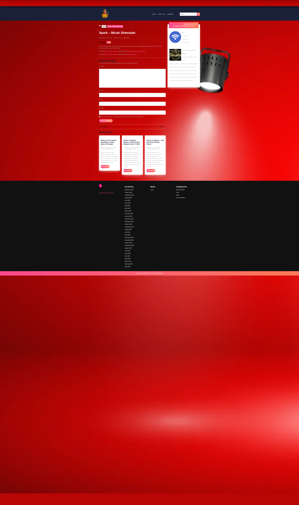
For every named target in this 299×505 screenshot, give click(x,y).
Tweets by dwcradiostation (106, 193)
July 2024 (127, 232)
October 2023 (128, 242)
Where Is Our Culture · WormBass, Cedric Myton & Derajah (109, 142)
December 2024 (129, 219)
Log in (152, 189)
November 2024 (129, 221)
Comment (102, 66)
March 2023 (128, 261)
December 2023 (129, 237)
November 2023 (129, 240)
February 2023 (129, 264)
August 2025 (128, 197)
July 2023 (127, 250)
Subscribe (170, 14)
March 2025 (128, 211)
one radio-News (180, 197)
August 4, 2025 (130, 147)
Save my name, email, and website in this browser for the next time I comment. (121, 116)
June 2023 (128, 253)
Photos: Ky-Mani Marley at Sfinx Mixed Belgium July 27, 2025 (131, 142)
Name (101, 90)
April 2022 (127, 266)
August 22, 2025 (105, 37)
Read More (105, 167)
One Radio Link (132, 54)
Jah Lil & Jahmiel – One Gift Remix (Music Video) (155, 142)
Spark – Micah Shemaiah (111, 51)
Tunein (154, 14)
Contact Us (161, 14)
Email (101, 99)
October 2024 (128, 224)
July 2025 (127, 200)
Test (183, 32)
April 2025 (127, 208)
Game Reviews (180, 189)
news (103, 26)
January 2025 (128, 216)
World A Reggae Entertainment (136, 51)
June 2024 (128, 234)
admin (185, 35)
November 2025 (129, 189)
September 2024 (129, 227)
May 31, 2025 (106, 147)
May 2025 (127, 205)
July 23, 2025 (152, 147)
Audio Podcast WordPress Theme (145, 273)
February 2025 (129, 213)
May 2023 (127, 256)
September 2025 (129, 195)
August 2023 (128, 248)
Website (101, 108)
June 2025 (128, 203)
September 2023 (129, 245)
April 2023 (127, 258)
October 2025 (128, 192)
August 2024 (128, 229)
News (177, 195)
